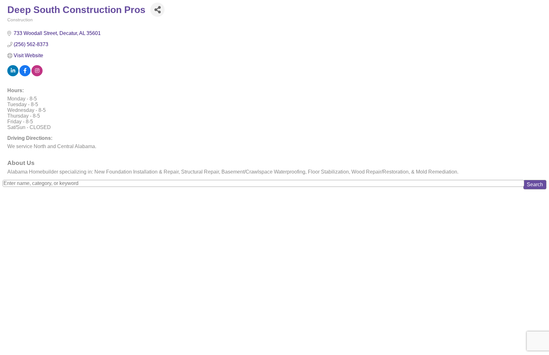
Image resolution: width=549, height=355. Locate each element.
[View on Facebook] (24, 74)
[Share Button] (157, 10)
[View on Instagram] (37, 74)
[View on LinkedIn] (12, 74)
